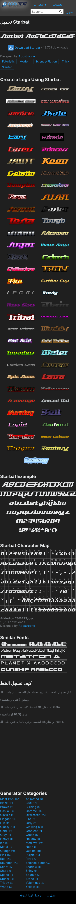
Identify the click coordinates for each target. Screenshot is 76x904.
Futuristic (8, 61)
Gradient (34, 831)
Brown (6, 807)
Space (6, 875)
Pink (5, 855)
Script (6, 867)
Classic (7, 815)
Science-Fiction (46, 61)
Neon (31, 847)
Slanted (7, 67)
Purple (33, 855)
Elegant (8, 819)
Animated (34, 799)
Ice (4, 843)
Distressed (36, 815)
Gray (5, 835)
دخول (69, 12)
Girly (31, 823)
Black (6, 803)
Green (32, 835)
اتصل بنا (51, 895)
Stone (32, 879)
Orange (8, 851)
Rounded (9, 863)
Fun (5, 823)
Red (5, 858)
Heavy (7, 839)
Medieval (35, 843)
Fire (30, 819)
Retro (31, 858)
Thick (65, 61)
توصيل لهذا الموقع (31, 895)
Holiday (33, 839)
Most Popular (9, 799)
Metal (6, 847)
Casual (7, 811)
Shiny (32, 870)
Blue (31, 803)
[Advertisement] (38, 757)
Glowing (34, 827)
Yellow (33, 887)
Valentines (35, 882)
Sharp (6, 870)
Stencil (7, 879)
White (6, 887)
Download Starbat (27, 47)
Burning (33, 807)
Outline (33, 851)
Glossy (7, 827)
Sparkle (33, 875)
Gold (6, 831)
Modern (25, 61)
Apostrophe (27, 56)
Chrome (34, 811)
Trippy (6, 882)
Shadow (34, 867)
